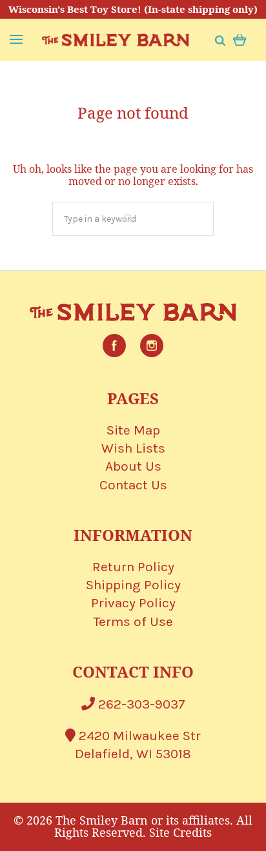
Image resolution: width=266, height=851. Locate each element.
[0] (240, 39)
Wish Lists (133, 448)
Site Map (133, 430)
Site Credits (180, 832)
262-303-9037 (140, 704)
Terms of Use (133, 621)
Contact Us (133, 485)
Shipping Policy (133, 584)
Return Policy (133, 566)
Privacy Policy (133, 603)
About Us (133, 466)
